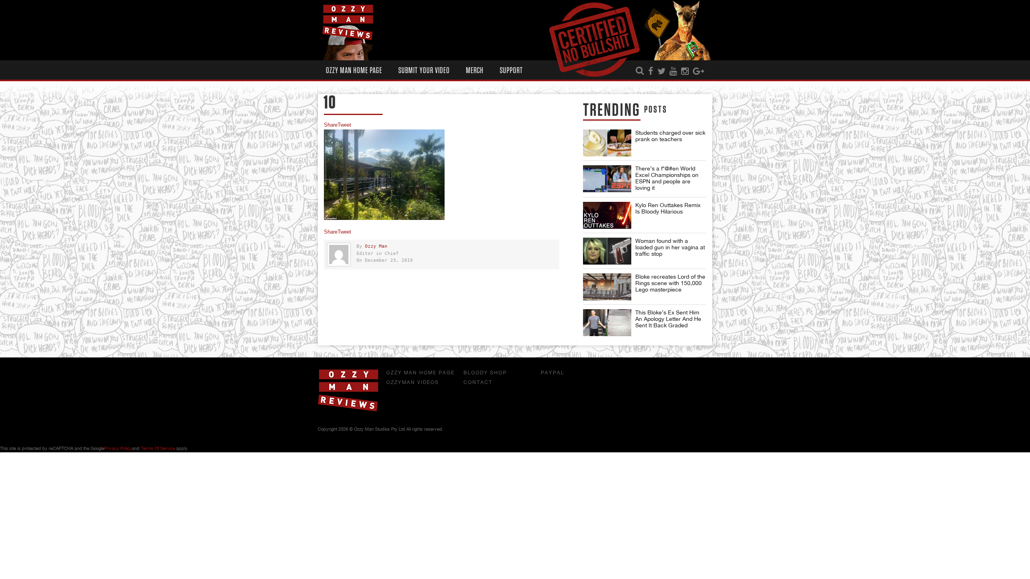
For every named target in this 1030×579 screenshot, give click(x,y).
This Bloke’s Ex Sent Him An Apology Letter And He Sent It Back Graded (668, 319)
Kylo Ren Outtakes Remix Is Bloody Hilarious (667, 208)
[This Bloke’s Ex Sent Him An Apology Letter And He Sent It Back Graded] (607, 322)
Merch (475, 70)
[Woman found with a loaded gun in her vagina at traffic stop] (607, 251)
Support (511, 70)
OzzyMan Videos (412, 382)
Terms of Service (158, 448)
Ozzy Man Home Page (354, 70)
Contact (478, 382)
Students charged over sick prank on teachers (670, 135)
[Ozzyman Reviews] (348, 410)
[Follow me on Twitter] (661, 71)
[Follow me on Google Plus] (698, 71)
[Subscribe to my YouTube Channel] (673, 71)
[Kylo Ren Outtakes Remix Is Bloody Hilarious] (607, 215)
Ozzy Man (376, 246)
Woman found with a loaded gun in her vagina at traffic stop (670, 247)
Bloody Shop (485, 373)
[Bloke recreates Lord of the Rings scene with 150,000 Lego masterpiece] (607, 287)
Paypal (552, 373)
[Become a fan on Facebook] (650, 71)
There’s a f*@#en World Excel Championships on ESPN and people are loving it (666, 178)
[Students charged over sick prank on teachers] (607, 143)
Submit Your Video (424, 70)
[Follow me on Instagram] (685, 71)
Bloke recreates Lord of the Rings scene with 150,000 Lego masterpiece (670, 283)
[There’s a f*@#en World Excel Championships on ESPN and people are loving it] (607, 178)
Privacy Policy (118, 448)
